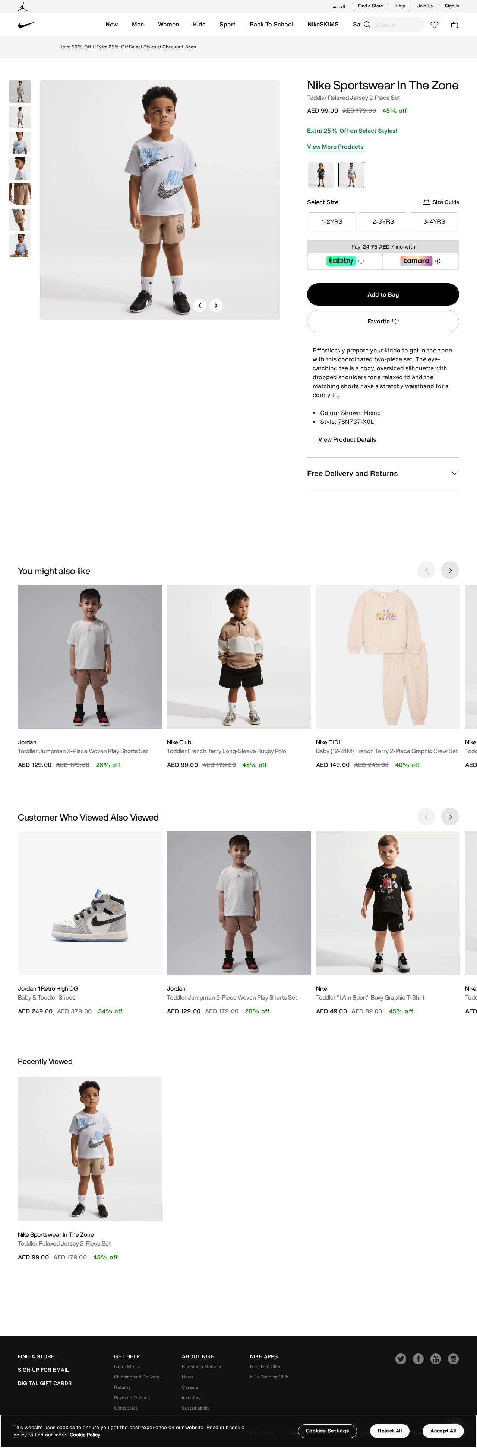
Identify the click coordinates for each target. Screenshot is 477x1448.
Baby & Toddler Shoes (46, 997)
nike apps (264, 1356)
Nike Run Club (265, 1366)
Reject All (390, 1430)
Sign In (452, 6)
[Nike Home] (27, 24)
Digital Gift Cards (45, 1383)
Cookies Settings (327, 1430)
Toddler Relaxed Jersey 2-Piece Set (64, 1243)
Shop (301, 47)
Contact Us (126, 1408)
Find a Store (370, 6)
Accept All (443, 1430)
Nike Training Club (269, 1377)
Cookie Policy (85, 1434)
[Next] (216, 305)
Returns (122, 1387)
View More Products (335, 146)
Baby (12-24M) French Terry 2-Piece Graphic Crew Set (387, 751)
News (187, 1377)
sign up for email (43, 1370)
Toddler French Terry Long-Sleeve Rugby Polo (226, 751)
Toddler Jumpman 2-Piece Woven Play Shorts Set (83, 751)
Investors (191, 1397)
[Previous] (199, 305)
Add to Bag (383, 294)
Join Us (425, 6)
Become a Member (201, 1366)
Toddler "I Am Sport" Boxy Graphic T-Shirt (370, 997)
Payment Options (132, 1397)
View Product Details (347, 439)
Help (400, 6)
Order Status (127, 1366)
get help (127, 1356)
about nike (198, 1356)
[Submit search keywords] (367, 24)
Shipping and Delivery (136, 1377)
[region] (238, 1431)
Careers (190, 1387)
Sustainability (196, 1408)
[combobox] (392, 24)
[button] (112, 24)
